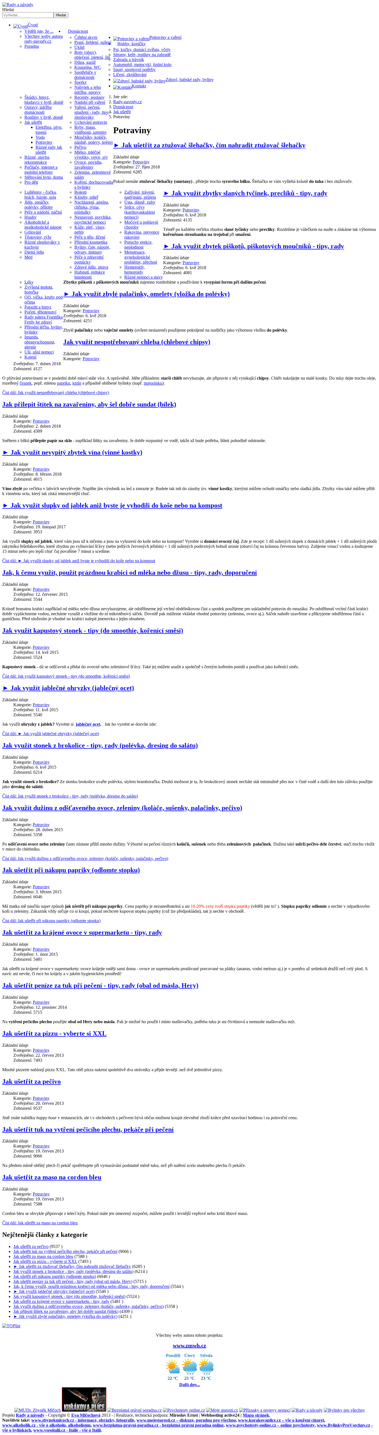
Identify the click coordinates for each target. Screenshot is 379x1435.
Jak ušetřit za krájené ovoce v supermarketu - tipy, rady (82, 932)
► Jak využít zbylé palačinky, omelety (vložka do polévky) (146, 293)
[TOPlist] (11, 1325)
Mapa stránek (256, 1415)
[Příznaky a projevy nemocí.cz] (264, 1410)
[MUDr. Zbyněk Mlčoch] (37, 1410)
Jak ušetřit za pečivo (31, 1081)
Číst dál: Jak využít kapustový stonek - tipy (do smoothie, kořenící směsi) (66, 676)
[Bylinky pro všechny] (344, 1410)
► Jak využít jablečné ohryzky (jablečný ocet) (68, 688)
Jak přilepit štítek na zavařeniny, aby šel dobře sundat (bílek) (89, 404)
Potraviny (141, 162)
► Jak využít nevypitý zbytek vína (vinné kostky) (72, 452)
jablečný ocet (88, 724)
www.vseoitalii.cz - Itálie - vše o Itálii (67, 1430)
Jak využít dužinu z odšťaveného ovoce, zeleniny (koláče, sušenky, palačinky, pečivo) (122, 807)
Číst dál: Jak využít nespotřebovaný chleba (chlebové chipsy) (55, 392)
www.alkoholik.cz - (46, 1425)
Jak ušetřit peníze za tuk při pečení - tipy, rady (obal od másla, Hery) (100, 985)
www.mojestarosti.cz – (186, 1420)
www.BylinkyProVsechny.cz (343, 1425)
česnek (26, 383)
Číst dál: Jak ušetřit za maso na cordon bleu (40, 1222)
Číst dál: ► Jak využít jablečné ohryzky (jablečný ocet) (50, 733)
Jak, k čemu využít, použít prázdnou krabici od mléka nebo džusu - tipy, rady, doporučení (129, 572)
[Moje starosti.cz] (222, 1410)
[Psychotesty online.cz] (184, 1410)
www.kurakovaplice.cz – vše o (281, 1420)
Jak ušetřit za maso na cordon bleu (51, 1177)
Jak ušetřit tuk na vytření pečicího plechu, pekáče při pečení (88, 1129)
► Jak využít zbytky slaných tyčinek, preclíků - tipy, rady (245, 193)
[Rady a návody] (307, 1410)
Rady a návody (30, 1415)
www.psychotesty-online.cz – (270, 1425)
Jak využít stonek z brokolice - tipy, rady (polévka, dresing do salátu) (100, 745)
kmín (76, 383)
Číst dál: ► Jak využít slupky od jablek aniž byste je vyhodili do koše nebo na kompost (78, 560)
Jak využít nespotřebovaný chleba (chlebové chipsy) (136, 341)
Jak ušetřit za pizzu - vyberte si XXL (54, 1033)
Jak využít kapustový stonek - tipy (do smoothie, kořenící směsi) (92, 630)
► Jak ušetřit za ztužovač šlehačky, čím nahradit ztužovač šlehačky (209, 145)
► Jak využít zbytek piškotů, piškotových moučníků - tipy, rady (253, 246)
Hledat (8, 9)
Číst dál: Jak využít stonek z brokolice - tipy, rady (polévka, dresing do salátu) (70, 796)
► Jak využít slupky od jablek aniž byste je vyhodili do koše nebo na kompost (112, 505)
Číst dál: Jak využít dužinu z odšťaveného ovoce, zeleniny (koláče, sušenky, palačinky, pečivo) (85, 858)
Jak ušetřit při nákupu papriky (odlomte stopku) (71, 870)
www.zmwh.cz (189, 1345)
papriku (63, 383)
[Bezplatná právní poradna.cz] (134, 1410)
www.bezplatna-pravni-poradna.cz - (158, 1425)
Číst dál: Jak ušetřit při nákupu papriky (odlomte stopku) (51, 920)
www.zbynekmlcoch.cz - (82, 1420)
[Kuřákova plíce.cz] (84, 1410)
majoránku (153, 383)
